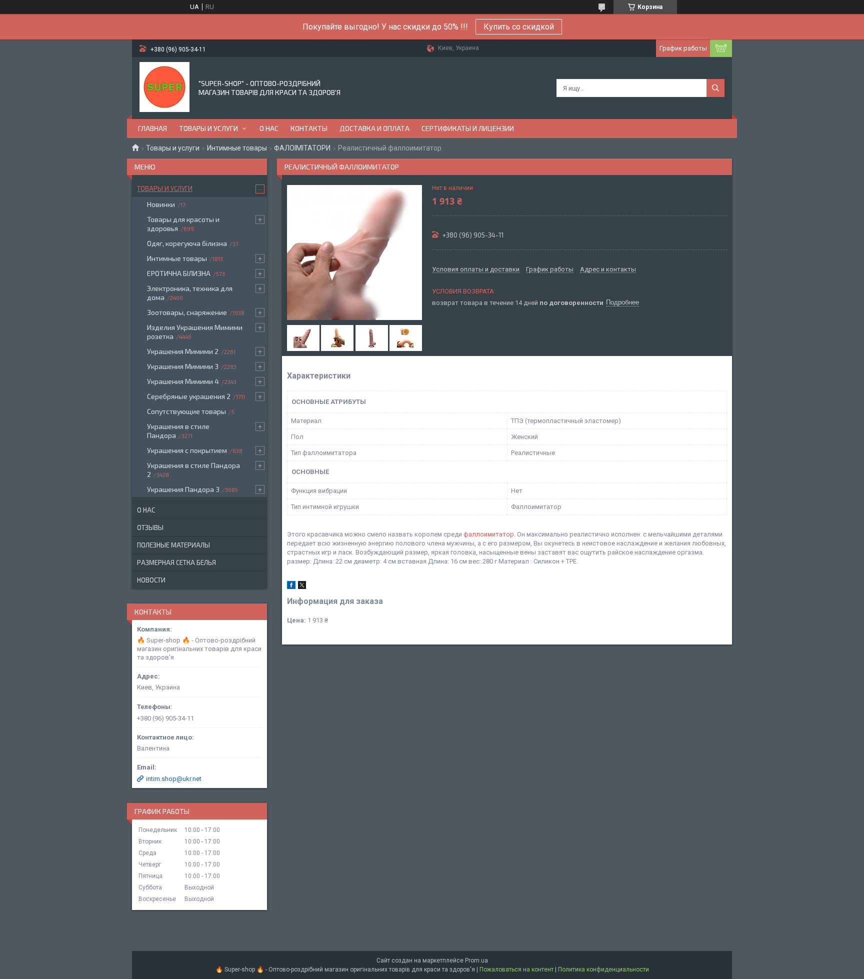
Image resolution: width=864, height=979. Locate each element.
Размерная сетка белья (176, 562)
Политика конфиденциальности (603, 969)
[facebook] (291, 586)
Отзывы (150, 528)
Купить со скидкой (519, 27)
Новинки (161, 204)
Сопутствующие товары (186, 411)
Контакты (309, 128)
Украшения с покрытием (187, 450)
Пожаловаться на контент (517, 969)
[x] (302, 586)
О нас (269, 128)
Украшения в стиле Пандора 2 (193, 469)
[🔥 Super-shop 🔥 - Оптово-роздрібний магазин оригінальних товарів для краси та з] (165, 87)
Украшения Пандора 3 (183, 489)
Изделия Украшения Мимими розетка (194, 331)
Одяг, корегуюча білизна (187, 243)
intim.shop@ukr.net (174, 778)
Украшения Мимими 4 (183, 381)
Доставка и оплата (375, 128)
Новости (151, 580)
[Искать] (715, 88)
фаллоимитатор (489, 534)
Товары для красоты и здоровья (183, 223)
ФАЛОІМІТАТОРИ (302, 148)
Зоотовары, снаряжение (187, 312)
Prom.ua (476, 960)
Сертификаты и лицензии (468, 128)
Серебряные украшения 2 (188, 396)
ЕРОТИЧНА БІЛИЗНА (178, 273)
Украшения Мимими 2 (182, 351)
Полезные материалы (173, 545)
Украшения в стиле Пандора (178, 431)
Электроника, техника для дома (189, 293)
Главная (152, 128)
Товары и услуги (208, 128)
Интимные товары (237, 148)
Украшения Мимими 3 (182, 366)
